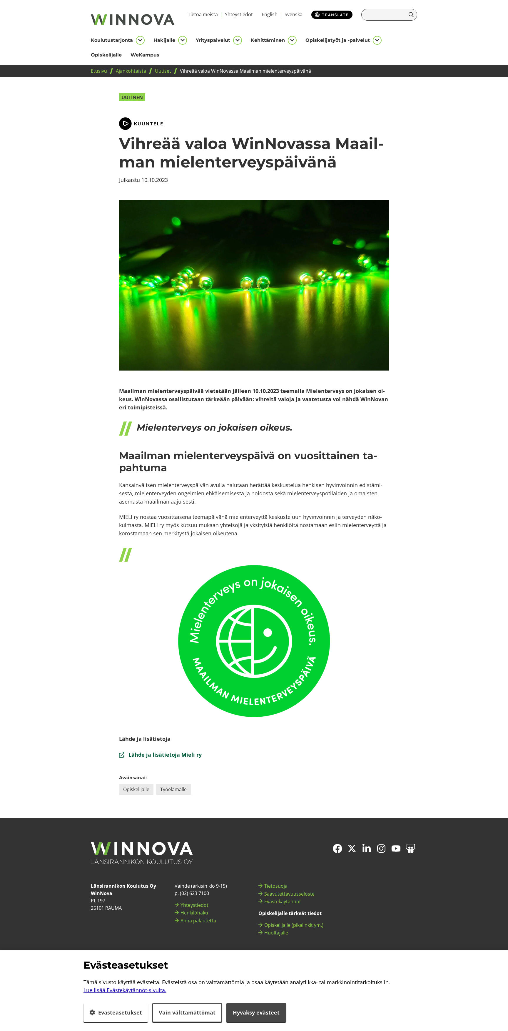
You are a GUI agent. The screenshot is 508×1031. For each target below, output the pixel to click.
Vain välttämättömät (187, 1012)
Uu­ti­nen (132, 97)
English (270, 14)
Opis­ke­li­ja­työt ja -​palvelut (337, 40)
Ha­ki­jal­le (164, 40)
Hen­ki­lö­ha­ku (194, 912)
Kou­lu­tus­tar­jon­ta (112, 40)
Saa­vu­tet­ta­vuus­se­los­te (289, 894)
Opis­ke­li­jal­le (106, 55)
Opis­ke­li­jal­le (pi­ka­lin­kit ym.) (293, 925)
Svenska (294, 14)
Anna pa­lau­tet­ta (198, 920)
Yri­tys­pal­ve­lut (213, 40)
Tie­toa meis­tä (203, 14)
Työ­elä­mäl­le (173, 789)
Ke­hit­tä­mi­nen (268, 40)
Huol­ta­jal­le (276, 932)
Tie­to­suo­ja (276, 886)
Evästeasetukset (120, 1012)
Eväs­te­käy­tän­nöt (282, 901)
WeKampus (145, 55)
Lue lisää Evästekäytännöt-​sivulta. (124, 990)
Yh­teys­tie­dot (239, 14)
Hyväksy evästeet (256, 1012)
